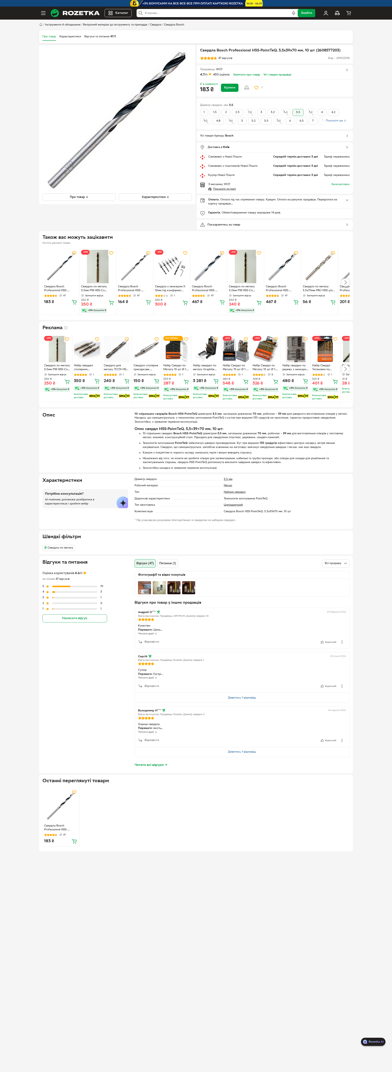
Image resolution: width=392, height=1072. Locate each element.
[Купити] (74, 302)
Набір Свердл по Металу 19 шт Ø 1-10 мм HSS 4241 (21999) (234, 368)
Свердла (155, 24)
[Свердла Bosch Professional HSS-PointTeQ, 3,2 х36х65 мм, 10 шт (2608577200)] (61, 266)
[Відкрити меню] (43, 13)
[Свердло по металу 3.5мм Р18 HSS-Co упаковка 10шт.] (98, 266)
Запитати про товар (246, 74)
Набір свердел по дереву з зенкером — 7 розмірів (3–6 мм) (295, 368)
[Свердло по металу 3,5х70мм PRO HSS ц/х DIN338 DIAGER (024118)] (319, 266)
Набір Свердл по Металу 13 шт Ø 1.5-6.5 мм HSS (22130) (176, 368)
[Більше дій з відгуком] (342, 642)
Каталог (121, 13)
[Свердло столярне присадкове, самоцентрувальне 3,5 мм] (147, 349)
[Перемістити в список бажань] (256, 88)
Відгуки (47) (145, 563)
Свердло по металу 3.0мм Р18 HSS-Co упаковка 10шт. (242, 289)
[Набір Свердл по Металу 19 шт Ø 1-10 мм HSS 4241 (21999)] (236, 349)
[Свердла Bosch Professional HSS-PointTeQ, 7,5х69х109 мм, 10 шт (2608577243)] (208, 266)
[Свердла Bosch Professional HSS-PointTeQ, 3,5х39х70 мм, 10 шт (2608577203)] (61, 805)
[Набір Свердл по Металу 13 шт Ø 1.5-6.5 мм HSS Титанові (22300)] (266, 349)
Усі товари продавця (277, 74)
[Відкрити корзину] (349, 13)
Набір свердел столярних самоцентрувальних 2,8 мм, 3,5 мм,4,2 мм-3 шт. (87, 368)
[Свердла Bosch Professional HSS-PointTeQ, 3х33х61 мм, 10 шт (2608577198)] (134, 266)
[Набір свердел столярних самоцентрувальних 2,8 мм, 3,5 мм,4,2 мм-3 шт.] (87, 349)
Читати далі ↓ (147, 633)
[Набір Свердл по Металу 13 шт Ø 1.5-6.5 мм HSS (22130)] (176, 349)
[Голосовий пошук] (294, 13)
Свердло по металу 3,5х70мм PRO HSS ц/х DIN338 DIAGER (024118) (319, 289)
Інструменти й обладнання (62, 24)
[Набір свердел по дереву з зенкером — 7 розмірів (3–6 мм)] (295, 349)
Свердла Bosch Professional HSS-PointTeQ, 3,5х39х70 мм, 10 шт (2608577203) (60, 828)
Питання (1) (167, 563)
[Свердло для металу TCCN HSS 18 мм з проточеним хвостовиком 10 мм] (117, 349)
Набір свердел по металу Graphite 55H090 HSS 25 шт (205, 368)
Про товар (49, 36)
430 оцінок (221, 74)
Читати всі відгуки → (151, 765)
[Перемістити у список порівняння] (247, 88)
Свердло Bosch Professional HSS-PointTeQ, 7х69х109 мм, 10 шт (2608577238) (281, 289)
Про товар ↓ (79, 197)
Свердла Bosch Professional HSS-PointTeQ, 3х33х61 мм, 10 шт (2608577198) (134, 289)
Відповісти (152, 642)
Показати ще (336, 120)
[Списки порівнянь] (337, 13)
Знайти (306, 13)
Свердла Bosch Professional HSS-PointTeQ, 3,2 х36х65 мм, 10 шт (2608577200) (60, 289)
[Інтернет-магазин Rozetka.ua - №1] (75, 13)
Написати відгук (74, 618)
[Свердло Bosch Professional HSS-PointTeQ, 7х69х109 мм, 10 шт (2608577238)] (282, 266)
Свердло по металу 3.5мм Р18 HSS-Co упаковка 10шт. (94, 289)
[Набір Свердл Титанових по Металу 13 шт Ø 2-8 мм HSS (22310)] (325, 349)
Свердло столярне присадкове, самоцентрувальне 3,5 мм (146, 368)
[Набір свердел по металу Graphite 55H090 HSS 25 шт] (206, 349)
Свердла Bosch (174, 24)
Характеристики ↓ (155, 197)
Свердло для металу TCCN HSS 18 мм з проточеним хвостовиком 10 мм (117, 368)
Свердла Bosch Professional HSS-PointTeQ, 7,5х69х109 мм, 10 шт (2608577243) (208, 289)
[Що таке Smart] (94, 395)
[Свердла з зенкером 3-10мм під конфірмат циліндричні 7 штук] (171, 266)
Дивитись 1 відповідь (242, 698)
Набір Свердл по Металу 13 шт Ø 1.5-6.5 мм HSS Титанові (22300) (266, 368)
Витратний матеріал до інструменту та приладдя (115, 24)
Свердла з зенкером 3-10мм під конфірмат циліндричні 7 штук (170, 289)
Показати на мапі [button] (224, 189)
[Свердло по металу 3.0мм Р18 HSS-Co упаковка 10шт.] (245, 266)
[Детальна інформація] (65, 327)
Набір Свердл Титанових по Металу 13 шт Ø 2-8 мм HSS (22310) (325, 368)
